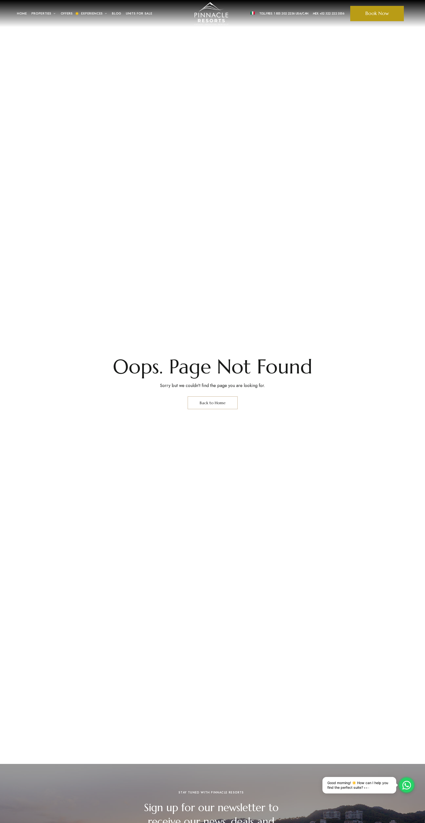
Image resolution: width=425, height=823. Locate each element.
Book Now (377, 13)
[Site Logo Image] (211, 13)
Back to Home (213, 402)
